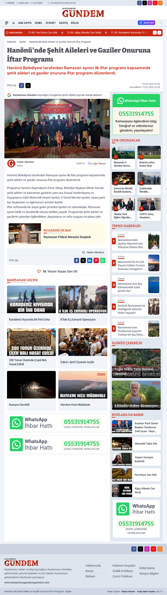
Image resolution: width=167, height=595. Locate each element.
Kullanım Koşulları (124, 565)
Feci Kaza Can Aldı (42, 32)
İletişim (37, 3)
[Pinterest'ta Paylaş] (96, 260)
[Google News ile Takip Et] (96, 163)
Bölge (75, 22)
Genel (38, 22)
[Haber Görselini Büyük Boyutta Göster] (57, 128)
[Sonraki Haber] (159, 33)
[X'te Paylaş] (28, 85)
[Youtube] (155, 3)
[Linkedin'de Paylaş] (89, 260)
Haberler (11, 41)
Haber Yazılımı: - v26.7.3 (135, 591)
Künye (11, 3)
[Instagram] (150, 3)
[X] (144, 3)
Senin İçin (149, 22)
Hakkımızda (93, 565)
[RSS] (160, 3)
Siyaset (51, 22)
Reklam (23, 3)
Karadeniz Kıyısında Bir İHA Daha (134, 32)
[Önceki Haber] (155, 33)
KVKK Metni (147, 568)
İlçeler (22, 41)
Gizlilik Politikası (123, 571)
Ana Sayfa (24, 22)
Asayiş (63, 22)
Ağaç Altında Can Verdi (84, 32)
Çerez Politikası (122, 576)
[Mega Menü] (6, 23)
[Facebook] (139, 3)
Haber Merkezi (25, 163)
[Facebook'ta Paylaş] (21, 85)
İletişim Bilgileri (149, 573)
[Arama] (160, 23)
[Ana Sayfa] (13, 23)
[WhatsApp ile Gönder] (102, 260)
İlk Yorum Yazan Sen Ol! (60, 271)
